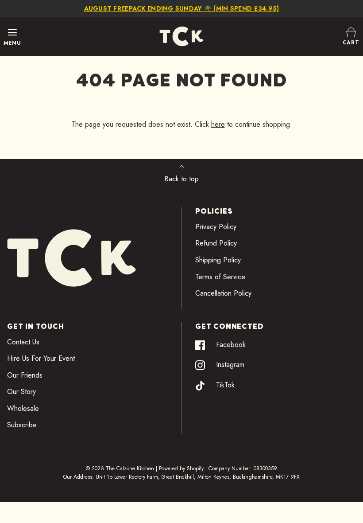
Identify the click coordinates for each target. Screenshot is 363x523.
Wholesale (23, 408)
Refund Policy (216, 243)
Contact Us (23, 342)
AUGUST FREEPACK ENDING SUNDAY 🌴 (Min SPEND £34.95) (181, 8)
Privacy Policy (215, 227)
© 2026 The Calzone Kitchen (120, 468)
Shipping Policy (218, 260)
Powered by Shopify (181, 468)
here (218, 124)
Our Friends (24, 375)
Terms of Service (220, 277)
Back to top (181, 179)
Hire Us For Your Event (41, 358)
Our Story (21, 391)
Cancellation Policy (223, 293)
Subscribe (22, 425)
